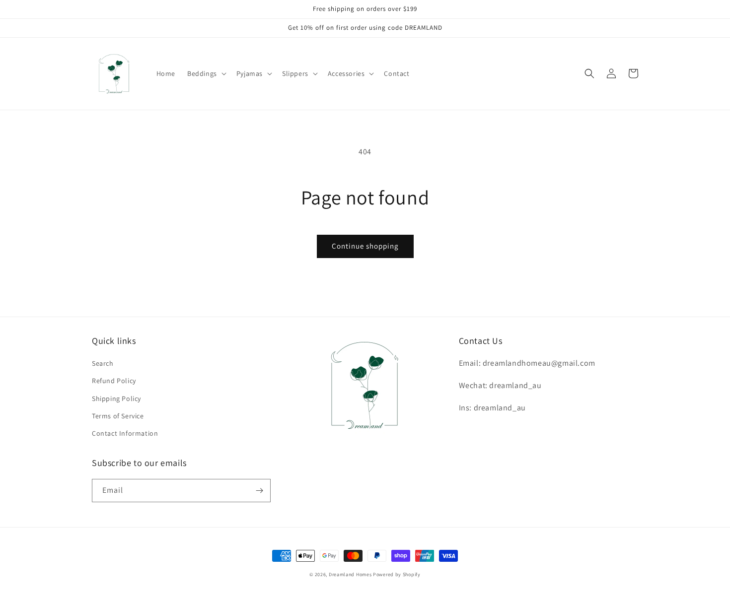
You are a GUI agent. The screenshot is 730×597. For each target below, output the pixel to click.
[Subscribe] (259, 490)
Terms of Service (118, 415)
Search (103, 363)
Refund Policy (114, 380)
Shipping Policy (116, 398)
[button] (205, 73)
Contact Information (125, 433)
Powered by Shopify (397, 574)
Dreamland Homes (350, 574)
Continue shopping (365, 246)
